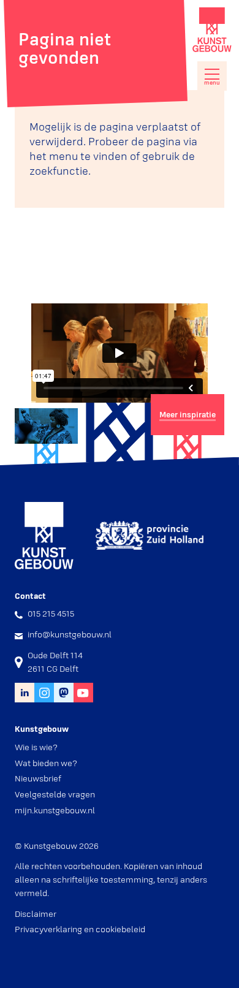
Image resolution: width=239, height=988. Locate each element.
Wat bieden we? (46, 763)
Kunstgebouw (212, 29)
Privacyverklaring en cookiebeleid (80, 929)
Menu (212, 82)
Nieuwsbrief (38, 778)
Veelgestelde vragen (55, 794)
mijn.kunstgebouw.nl (55, 810)
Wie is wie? (36, 747)
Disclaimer (35, 913)
